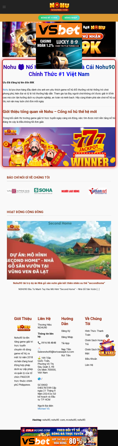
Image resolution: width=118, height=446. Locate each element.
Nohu (5, 89)
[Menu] (4, 7)
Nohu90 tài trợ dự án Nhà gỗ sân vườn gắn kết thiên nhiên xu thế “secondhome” (59, 283)
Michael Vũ (43, 408)
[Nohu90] (59, 7)
